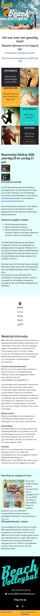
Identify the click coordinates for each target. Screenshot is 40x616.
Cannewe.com (25, 614)
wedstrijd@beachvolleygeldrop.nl (21, 594)
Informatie (29, 141)
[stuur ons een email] (6, 594)
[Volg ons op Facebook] (17, 606)
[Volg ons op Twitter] (23, 606)
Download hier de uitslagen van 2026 (20, 53)
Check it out (29, 123)
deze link (4, 519)
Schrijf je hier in (11, 104)
